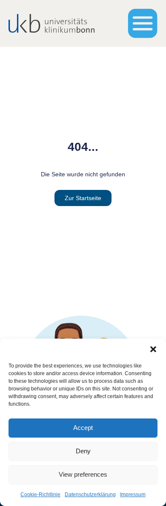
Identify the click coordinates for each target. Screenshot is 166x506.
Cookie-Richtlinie (40, 495)
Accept (83, 427)
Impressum (133, 495)
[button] (153, 349)
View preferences (83, 474)
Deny (83, 451)
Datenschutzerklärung (90, 495)
